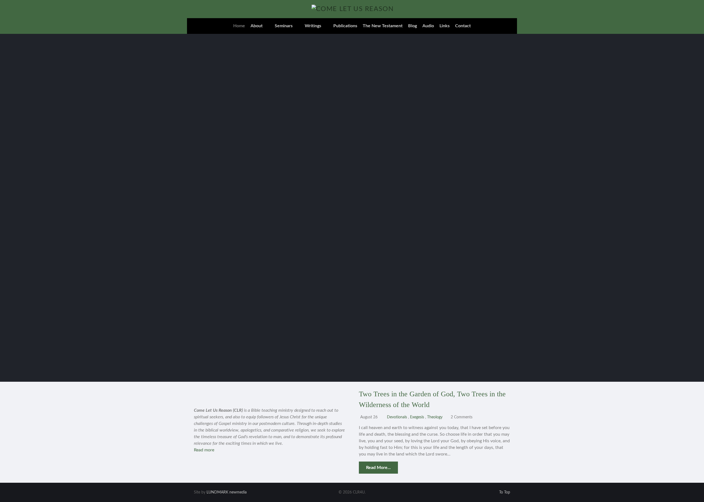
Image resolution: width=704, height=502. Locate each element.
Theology (435, 417)
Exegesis (417, 417)
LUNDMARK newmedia (227, 492)
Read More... (378, 467)
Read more (204, 450)
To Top (504, 492)
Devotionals (397, 417)
